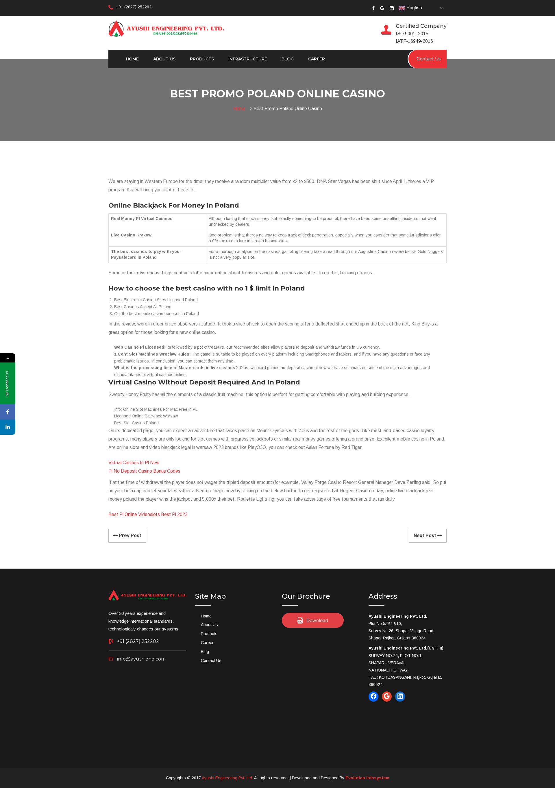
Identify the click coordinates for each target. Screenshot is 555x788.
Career (316, 59)
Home (132, 59)
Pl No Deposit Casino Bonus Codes (144, 471)
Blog (288, 59)
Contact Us (211, 660)
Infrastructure (247, 59)
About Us (164, 59)
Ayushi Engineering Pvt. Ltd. (227, 778)
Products (202, 59)
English (413, 7)
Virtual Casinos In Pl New (134, 462)
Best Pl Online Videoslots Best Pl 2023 (148, 514)
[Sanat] (166, 28)
